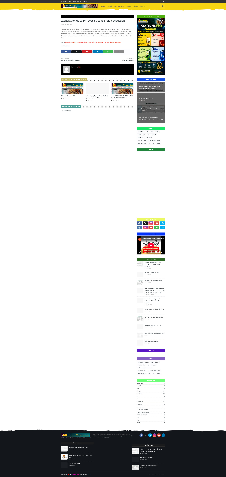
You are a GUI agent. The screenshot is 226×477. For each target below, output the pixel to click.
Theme (89, 474)
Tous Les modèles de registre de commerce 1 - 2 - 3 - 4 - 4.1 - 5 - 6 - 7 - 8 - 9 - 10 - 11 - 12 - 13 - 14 (151, 118)
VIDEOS (158, 143)
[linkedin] (163, 435)
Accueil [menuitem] (110, 6)
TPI (149, 143)
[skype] (162, 223)
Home (149, 474)
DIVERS (157, 131)
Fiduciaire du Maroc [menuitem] (139, 6)
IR (144, 134)
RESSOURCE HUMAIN (143, 140)
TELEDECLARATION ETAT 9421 (153, 325)
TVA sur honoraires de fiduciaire (154, 309)
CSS (152, 131)
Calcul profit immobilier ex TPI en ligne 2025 (80, 456)
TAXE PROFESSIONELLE (155, 140)
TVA (153, 143)
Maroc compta (70, 16)
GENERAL (140, 134)
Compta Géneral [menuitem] (119, 6)
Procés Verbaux (77, 1)
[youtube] (156, 223)
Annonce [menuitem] (128, 6)
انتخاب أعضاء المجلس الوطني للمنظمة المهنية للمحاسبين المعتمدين (97, 97)
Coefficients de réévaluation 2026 (154, 333)
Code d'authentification (151, 341)
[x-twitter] (145, 223)
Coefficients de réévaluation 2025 (78, 447)
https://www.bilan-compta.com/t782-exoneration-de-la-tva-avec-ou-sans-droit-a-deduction (93, 42)
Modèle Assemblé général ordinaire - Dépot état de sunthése (152, 301)
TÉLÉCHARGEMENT (142, 143)
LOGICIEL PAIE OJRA (74, 463)
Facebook (84, 1)
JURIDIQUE (153, 134)
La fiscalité (140, 137)
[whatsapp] (156, 227)
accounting (140, 131)
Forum (154, 474)
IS (148, 134)
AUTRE (146, 131)
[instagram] (150, 223)
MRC (63, 24)
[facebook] (163, 1)
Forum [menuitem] (103, 6)
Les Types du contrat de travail (148, 109)
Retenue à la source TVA (68, 96)
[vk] (139, 227)
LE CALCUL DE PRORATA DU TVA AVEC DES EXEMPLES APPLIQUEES (122, 97)
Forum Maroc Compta (66, 1)
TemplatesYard (75, 474)
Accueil (64, 16)
